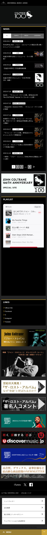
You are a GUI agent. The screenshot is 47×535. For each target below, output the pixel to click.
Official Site (9, 308)
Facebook (8, 311)
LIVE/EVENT (37, 35)
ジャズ (29, 493)
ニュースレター (9, 501)
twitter (25, 484)
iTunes (17, 485)
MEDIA (26, 35)
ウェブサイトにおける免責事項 (14, 521)
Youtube (8, 322)
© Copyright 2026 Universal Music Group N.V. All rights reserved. (23, 527)
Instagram (8, 318)
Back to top (44, 532)
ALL (7, 35)
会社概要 (7, 508)
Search (38, 3)
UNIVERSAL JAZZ (13, 493)
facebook (31, 484)
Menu (44, 3)
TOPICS (16, 35)
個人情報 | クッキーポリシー (13, 514)
